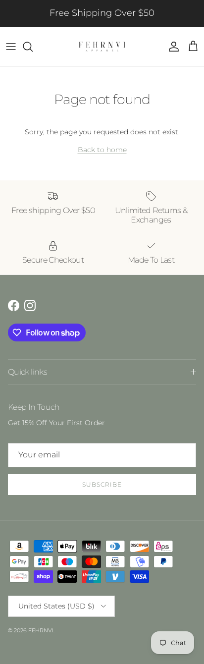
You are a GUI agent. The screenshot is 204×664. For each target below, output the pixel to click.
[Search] (33, 46)
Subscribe (102, 484)
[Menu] (11, 46)
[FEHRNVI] (102, 46)
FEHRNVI (40, 630)
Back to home (102, 149)
